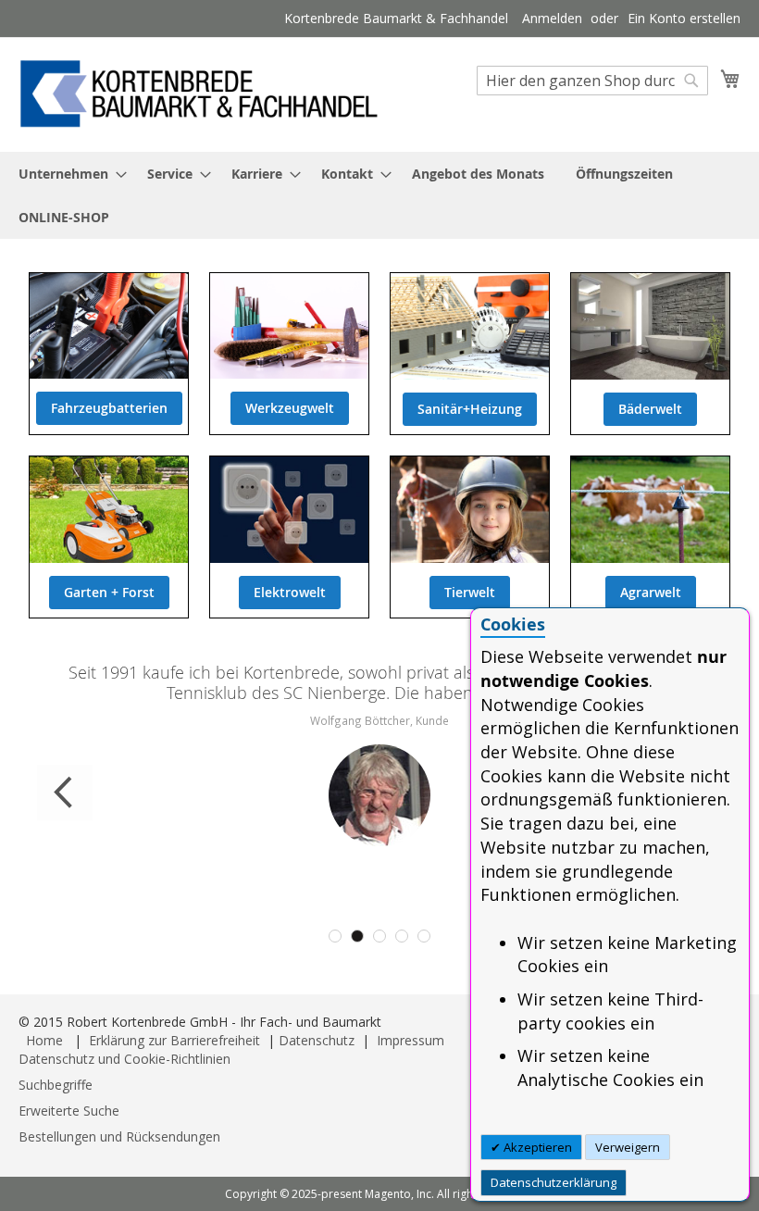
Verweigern (627, 1147)
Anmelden (552, 18)
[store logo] (199, 93)
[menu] (379, 195)
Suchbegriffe (56, 1084)
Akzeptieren (536, 1147)
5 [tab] (423, 936)
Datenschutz (317, 1040)
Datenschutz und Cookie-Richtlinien (124, 1058)
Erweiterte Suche (69, 1110)
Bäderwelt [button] (650, 409)
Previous (65, 792)
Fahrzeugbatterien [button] (109, 408)
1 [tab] (335, 936)
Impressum (410, 1040)
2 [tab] (357, 936)
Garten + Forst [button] (109, 592)
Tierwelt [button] (469, 592)
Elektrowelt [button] (290, 592)
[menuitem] (67, 173)
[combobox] (592, 80)
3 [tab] (379, 936)
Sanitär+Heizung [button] (469, 409)
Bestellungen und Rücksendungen (119, 1136)
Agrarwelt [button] (650, 592)
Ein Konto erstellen (684, 18)
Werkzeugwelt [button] (289, 408)
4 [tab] (401, 936)
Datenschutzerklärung (553, 1182)
